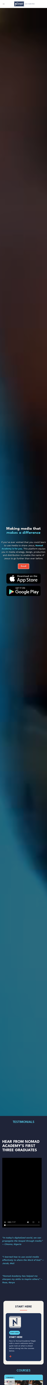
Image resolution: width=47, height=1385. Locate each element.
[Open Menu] (3, 4)
